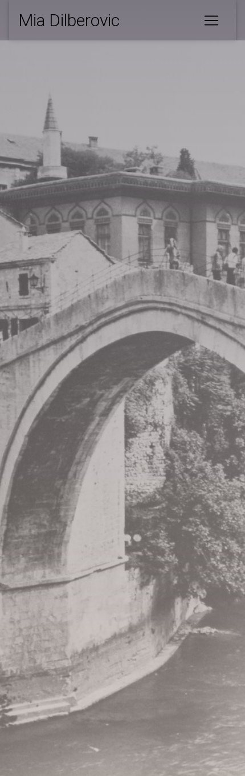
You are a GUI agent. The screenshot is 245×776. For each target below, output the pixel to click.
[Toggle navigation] (211, 20)
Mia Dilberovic (69, 20)
